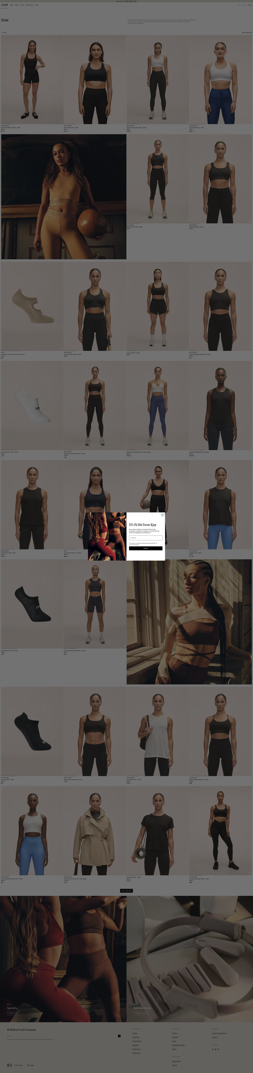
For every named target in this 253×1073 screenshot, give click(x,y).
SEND (146, 548)
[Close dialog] (162, 514)
